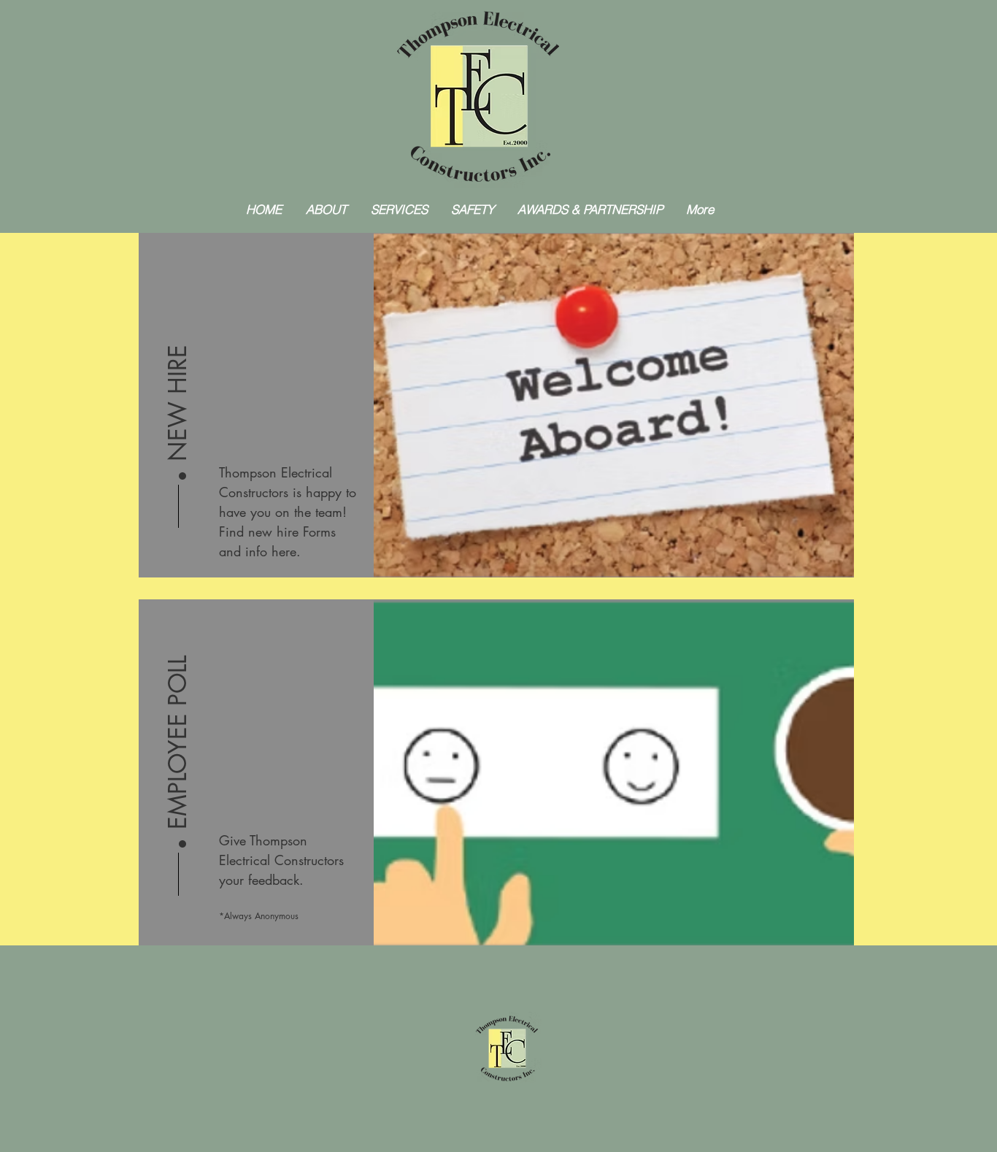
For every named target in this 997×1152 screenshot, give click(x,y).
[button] (178, 367)
